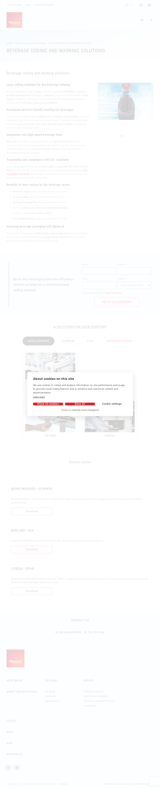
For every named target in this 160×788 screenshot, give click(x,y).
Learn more (39, 397)
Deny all (80, 404)
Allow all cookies (48, 404)
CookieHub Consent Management (85, 410)
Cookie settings (112, 404)
